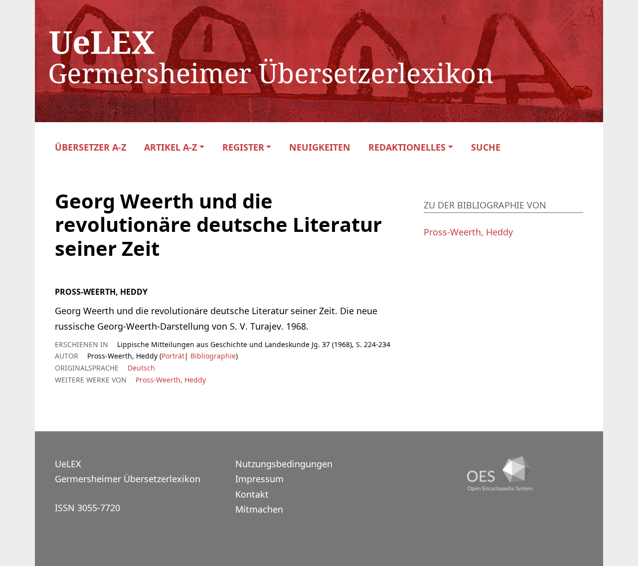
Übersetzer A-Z (90, 147)
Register (243, 147)
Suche (485, 147)
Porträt (172, 356)
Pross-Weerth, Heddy (171, 379)
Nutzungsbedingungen (283, 464)
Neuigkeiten (319, 147)
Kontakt (252, 494)
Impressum (259, 479)
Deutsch (141, 368)
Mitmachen (259, 509)
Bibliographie (212, 356)
